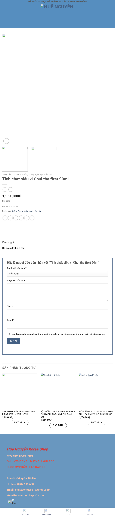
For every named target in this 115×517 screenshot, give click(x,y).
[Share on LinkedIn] (31, 217)
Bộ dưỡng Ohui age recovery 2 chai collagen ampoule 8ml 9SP (58, 414)
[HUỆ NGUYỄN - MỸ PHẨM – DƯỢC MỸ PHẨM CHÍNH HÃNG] (57, 16)
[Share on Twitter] (15, 217)
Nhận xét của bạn (17, 280)
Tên (10, 306)
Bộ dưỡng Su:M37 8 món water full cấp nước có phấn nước (96, 413)
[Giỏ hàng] (111, 16)
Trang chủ (7, 174)
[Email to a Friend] (21, 217)
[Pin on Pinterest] (26, 217)
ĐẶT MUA (19, 422)
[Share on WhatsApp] (5, 217)
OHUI (17, 174)
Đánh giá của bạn (17, 268)
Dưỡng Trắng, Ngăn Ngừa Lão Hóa (37, 174)
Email (10, 320)
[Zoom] (6, 141)
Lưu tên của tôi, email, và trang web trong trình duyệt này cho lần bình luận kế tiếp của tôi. (58, 334)
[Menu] (4, 16)
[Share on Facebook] (10, 217)
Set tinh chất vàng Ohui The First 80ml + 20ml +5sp (18, 413)
